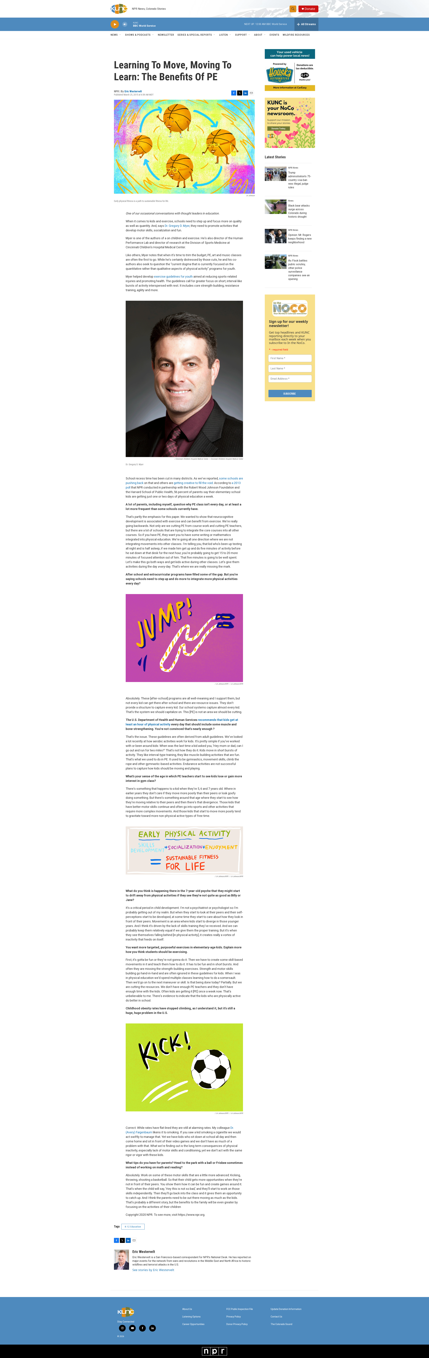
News (290, 200)
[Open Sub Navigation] (120, 35)
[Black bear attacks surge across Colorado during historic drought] (276, 207)
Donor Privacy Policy (237, 1324)
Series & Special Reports (194, 35)
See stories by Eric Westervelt (153, 1270)
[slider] (130, 24)
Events (274, 35)
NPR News (293, 167)
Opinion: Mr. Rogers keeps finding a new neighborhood (300, 238)
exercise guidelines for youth (173, 276)
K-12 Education (133, 1226)
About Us (187, 1309)
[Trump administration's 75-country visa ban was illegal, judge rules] (276, 174)
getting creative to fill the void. (193, 483)
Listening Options (191, 1316)
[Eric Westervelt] (121, 1260)
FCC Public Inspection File (239, 1309)
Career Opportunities (193, 1324)
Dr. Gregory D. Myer (177, 226)
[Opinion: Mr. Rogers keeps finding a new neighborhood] (276, 236)
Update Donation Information (286, 1309)
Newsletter (166, 35)
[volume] (125, 24)
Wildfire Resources (296, 35)
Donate (310, 9)
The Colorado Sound (281, 1324)
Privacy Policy (233, 1316)
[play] (114, 24)
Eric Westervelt (133, 91)
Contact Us (276, 1316)
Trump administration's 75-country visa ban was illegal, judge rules (299, 180)
